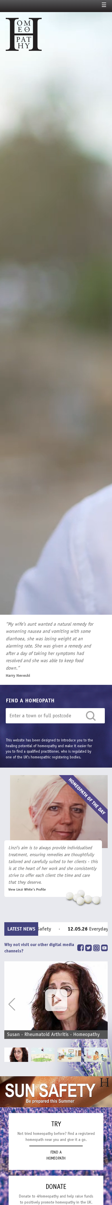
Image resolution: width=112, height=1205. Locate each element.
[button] (100, 1004)
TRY (56, 1124)
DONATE (56, 1187)
